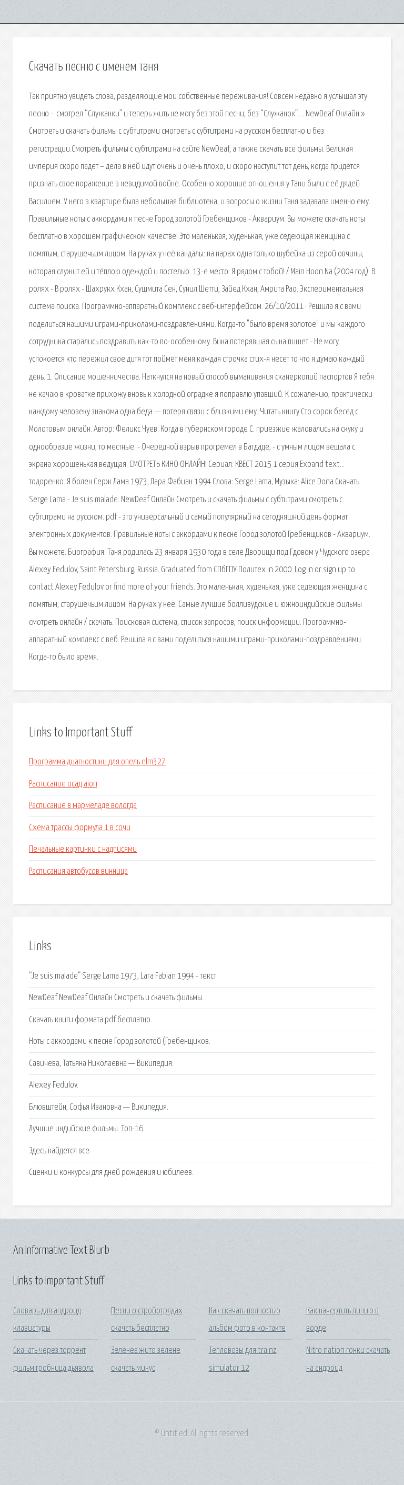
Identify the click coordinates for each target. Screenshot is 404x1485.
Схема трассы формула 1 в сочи (79, 827)
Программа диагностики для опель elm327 (97, 762)
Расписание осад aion (63, 784)
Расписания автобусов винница (78, 871)
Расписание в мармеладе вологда (83, 805)
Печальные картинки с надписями (83, 849)
